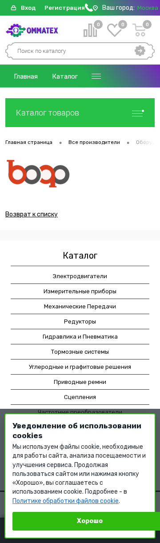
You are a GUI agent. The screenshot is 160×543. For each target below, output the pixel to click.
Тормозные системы (80, 351)
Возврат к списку (31, 214)
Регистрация (64, 7)
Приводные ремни (80, 382)
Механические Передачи (80, 306)
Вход (28, 7)
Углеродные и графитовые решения (80, 366)
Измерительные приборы (80, 291)
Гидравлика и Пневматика (80, 336)
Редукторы (80, 321)
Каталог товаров (47, 112)
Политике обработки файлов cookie (65, 501)
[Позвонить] (89, 9)
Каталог (65, 76)
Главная (26, 76)
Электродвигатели (80, 276)
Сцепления (80, 397)
